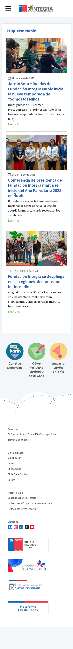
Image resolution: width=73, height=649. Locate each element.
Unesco (11, 480)
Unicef (11, 463)
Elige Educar (14, 458)
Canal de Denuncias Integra (22, 498)
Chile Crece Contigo (18, 474)
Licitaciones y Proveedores (22, 509)
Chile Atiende (14, 469)
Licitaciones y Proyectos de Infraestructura (30, 503)
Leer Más (14, 124)
